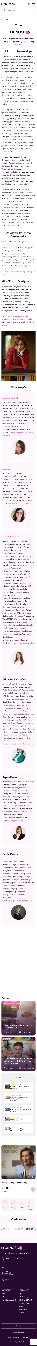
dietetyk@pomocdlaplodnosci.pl (21, 744)
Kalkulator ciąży (24, 1297)
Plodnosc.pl (12, 248)
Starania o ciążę (24, 1303)
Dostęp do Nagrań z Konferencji (14, 1182)
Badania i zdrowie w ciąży (11, 1003)
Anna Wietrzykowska (11, 537)
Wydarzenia (23, 1313)
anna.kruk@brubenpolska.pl (19, 503)
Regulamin (26, 1337)
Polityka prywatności (14, 1337)
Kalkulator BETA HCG (26, 1300)
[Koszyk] (29, 4)
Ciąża (20, 1294)
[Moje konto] (24, 4)
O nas (3, 1294)
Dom (2, 19)
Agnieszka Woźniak (10, 398)
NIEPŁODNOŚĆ (7, 1039)
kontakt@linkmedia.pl (16, 821)
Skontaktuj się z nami (8, 1300)
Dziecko (21, 1306)
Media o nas (23, 1310)
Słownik (21, 1316)
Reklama (4, 1297)
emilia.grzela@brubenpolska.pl (20, 900)
